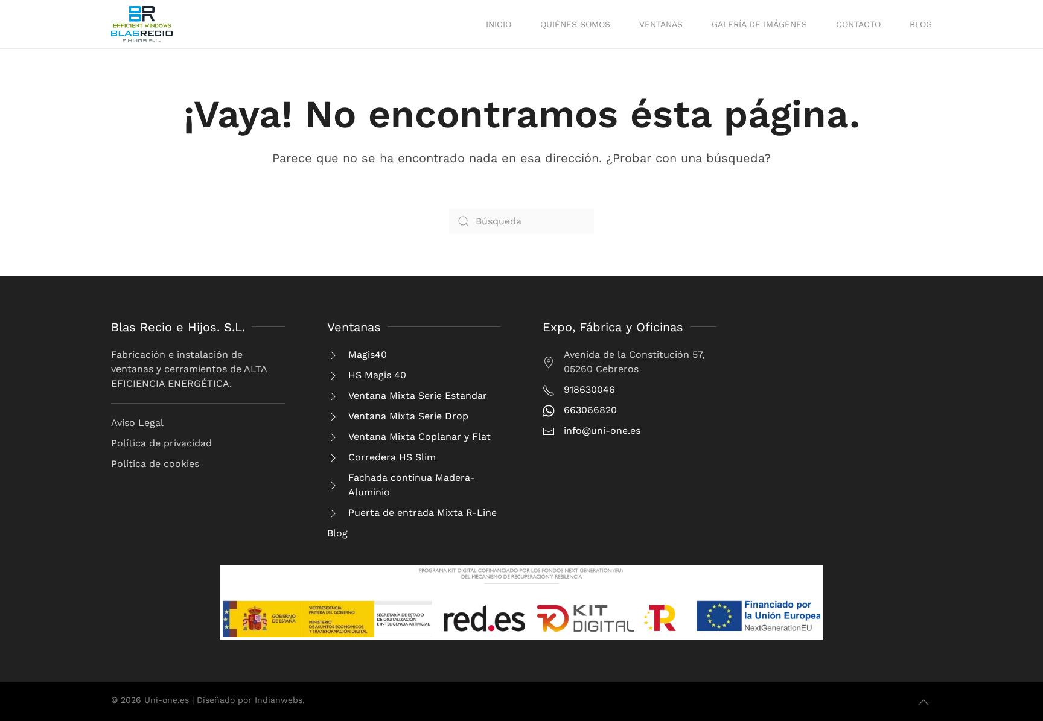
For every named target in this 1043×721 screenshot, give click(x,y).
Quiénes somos (575, 24)
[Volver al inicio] (142, 24)
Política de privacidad (161, 443)
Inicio (498, 24)
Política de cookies (155, 463)
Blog (921, 24)
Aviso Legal (137, 422)
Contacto (858, 24)
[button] (923, 702)
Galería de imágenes (759, 24)
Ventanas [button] (661, 24)
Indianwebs (278, 700)
